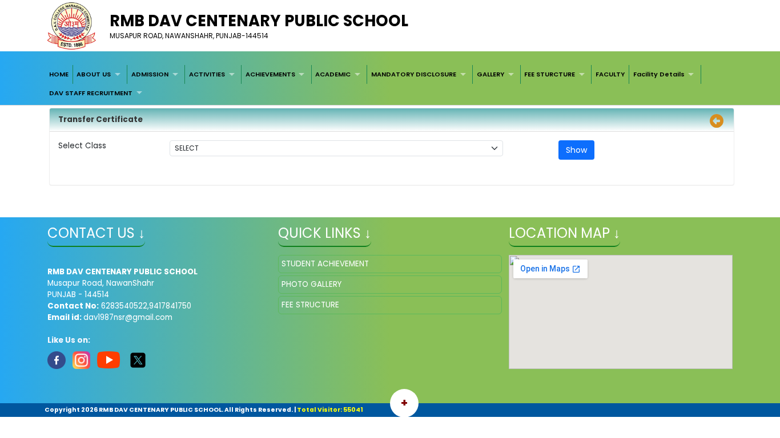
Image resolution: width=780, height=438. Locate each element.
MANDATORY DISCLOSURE (413, 74)
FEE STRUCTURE (310, 304)
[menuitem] (59, 74)
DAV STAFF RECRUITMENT (90, 93)
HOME (59, 74)
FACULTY (610, 74)
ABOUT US (94, 74)
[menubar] (389, 83)
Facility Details (659, 74)
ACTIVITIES (207, 74)
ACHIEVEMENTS (270, 74)
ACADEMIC (333, 74)
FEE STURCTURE (549, 74)
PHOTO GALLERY (311, 284)
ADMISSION (149, 74)
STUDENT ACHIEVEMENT (325, 263)
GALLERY (490, 74)
